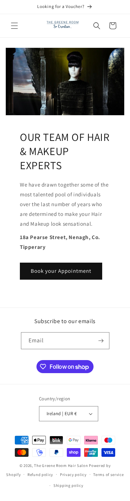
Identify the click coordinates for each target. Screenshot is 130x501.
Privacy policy (73, 474)
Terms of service (108, 474)
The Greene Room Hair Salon (61, 465)
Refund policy (40, 474)
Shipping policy (68, 485)
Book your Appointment (61, 270)
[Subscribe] (101, 340)
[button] (14, 26)
